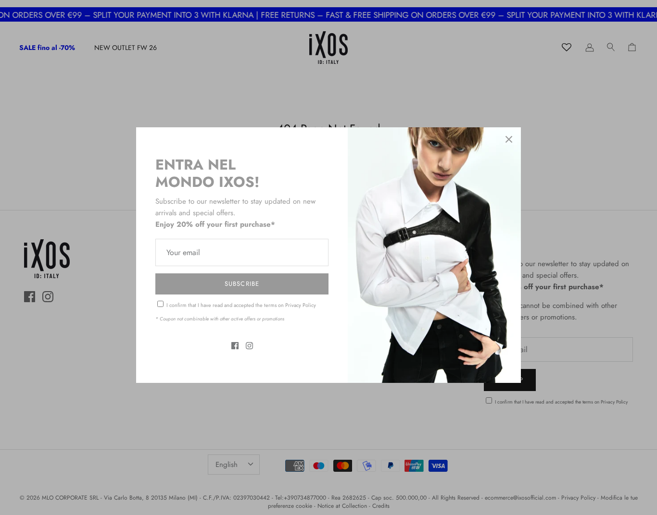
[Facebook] (235, 345)
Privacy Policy (300, 305)
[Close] (508, 139)
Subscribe (242, 283)
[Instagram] (249, 345)
